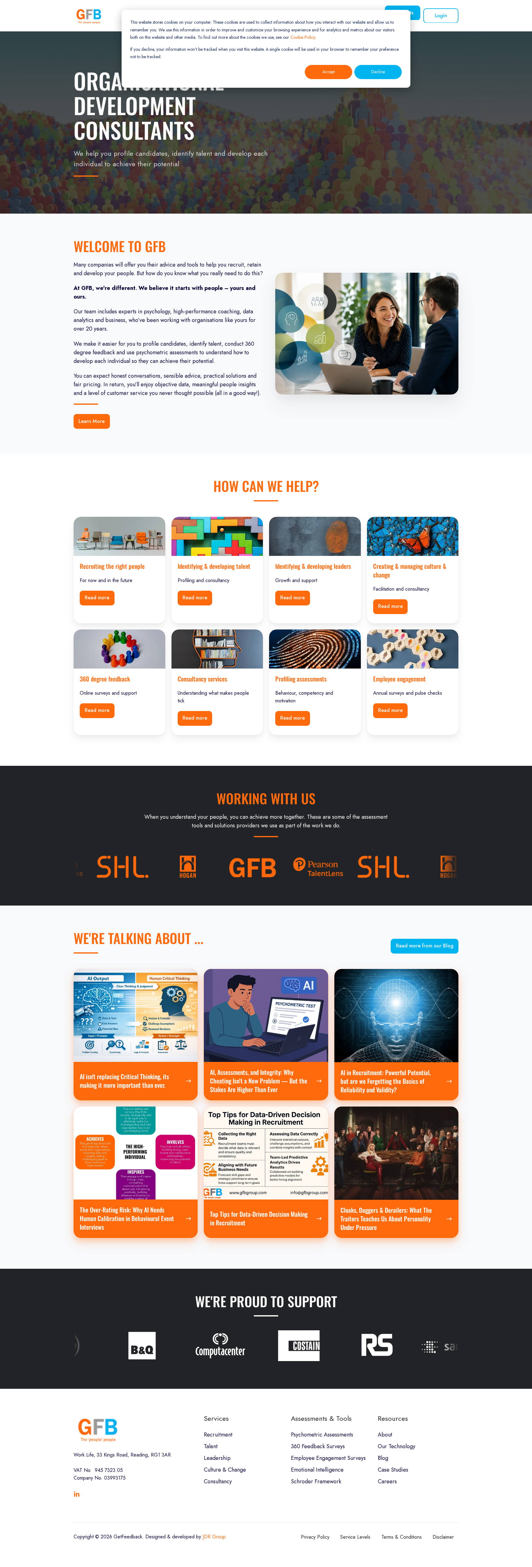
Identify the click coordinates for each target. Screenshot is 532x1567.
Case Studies (393, 1470)
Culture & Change (225, 1470)
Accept (328, 72)
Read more (97, 597)
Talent (211, 1446)
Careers (387, 1481)
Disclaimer (443, 1537)
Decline (378, 72)
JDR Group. (215, 1536)
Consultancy (218, 1481)
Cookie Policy (302, 37)
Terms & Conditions (401, 1537)
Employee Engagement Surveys (328, 1458)
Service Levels (355, 1537)
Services (216, 1418)
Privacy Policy (315, 1537)
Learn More (92, 421)
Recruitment (218, 1435)
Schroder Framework (316, 1481)
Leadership (217, 1458)
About (385, 1435)
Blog (383, 1458)
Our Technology (396, 1446)
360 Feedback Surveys (318, 1446)
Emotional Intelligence (317, 1470)
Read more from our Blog (424, 945)
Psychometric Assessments (322, 1435)
